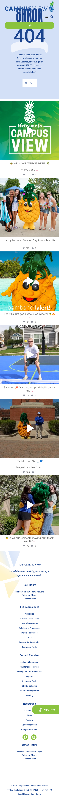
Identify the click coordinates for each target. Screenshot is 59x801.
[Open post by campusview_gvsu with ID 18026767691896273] (29, 130)
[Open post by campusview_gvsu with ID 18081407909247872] (29, 505)
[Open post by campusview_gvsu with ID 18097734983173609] (29, 354)
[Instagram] (34, 737)
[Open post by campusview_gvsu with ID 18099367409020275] (29, 428)
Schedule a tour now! (20, 571)
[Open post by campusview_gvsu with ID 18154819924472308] (29, 281)
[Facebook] (25, 737)
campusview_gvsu (29, 104)
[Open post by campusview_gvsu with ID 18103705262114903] (29, 207)
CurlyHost (43, 786)
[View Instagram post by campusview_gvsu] (56, 156)
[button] (46, 17)
